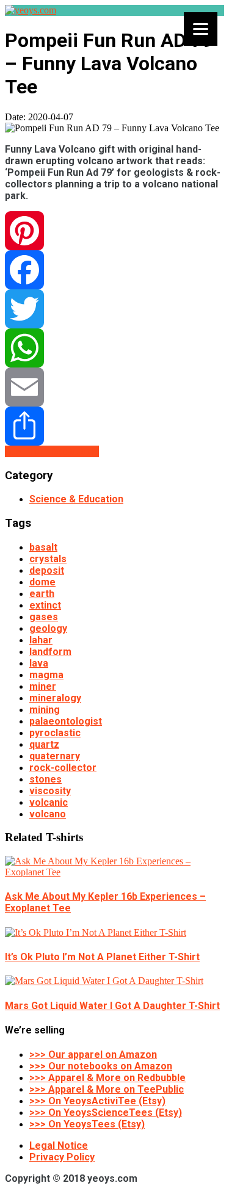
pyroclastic (55, 733)
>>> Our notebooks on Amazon (100, 1066)
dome (42, 582)
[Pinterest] (114, 230)
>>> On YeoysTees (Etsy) (87, 1124)
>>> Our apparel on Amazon (93, 1054)
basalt (43, 547)
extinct (45, 605)
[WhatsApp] (114, 347)
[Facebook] (114, 269)
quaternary (54, 756)
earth (41, 593)
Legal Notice (58, 1145)
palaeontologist (65, 721)
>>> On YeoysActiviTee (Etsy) (97, 1101)
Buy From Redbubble (52, 451)
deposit (46, 570)
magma (46, 675)
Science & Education (76, 499)
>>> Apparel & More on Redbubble (107, 1078)
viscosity (50, 791)
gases (43, 617)
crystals (48, 559)
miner (42, 686)
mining (44, 709)
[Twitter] (114, 308)
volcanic (48, 802)
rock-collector (62, 767)
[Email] (114, 387)
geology (48, 628)
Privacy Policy (62, 1157)
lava (38, 663)
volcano (47, 814)
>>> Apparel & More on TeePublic (106, 1089)
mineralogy (55, 698)
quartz (44, 744)
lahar (41, 640)
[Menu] (200, 29)
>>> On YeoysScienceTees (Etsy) (105, 1112)
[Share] (114, 426)
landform (50, 651)
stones (45, 779)
